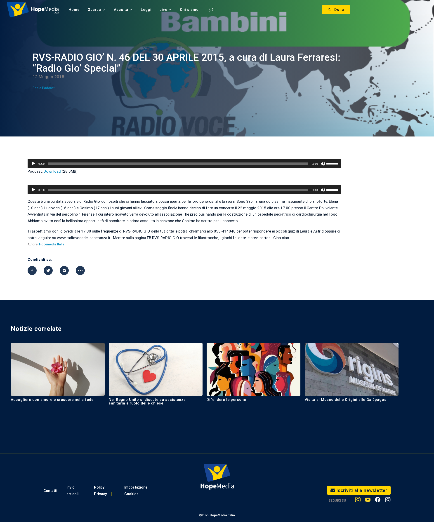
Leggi (146, 9)
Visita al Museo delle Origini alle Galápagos (346, 399)
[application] (184, 163)
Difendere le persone (226, 399)
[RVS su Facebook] (377, 500)
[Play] (33, 163)
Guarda (94, 9)
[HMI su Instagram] (358, 500)
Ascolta (121, 9)
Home (74, 9)
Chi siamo (189, 9)
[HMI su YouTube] (367, 500)
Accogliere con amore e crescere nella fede (52, 399)
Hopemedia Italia (51, 244)
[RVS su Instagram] (388, 500)
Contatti (50, 491)
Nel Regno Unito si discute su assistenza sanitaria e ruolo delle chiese (147, 401)
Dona (339, 9)
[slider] (332, 163)
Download (52, 171)
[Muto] (323, 163)
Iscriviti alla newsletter (361, 490)
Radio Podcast (43, 88)
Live (163, 9)
